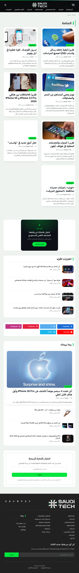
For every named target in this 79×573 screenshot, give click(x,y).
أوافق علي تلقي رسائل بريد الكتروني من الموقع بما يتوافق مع (38, 480)
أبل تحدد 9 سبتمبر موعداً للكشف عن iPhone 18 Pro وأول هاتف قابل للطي (42, 392)
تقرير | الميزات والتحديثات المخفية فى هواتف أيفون (61, 144)
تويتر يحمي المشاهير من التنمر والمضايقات (59, 96)
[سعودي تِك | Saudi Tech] (39, 5)
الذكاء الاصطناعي (50, 9)
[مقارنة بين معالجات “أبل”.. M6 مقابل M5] (67, 413)
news (66, 398)
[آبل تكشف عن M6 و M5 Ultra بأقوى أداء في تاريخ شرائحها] (67, 269)
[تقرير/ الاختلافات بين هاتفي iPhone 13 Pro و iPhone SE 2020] (21, 82)
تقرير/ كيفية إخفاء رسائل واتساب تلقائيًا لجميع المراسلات (58, 51)
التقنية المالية (39, 9)
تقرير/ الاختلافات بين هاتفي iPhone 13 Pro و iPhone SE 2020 (21, 98)
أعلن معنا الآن (39, 244)
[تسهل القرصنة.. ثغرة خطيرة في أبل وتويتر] (21, 37)
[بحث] (6, 5)
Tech (31, 57)
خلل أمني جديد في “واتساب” (22, 142)
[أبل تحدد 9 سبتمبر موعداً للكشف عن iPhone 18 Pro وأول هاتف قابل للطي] (39, 369)
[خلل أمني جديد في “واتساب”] (21, 130)
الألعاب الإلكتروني (19, 9)
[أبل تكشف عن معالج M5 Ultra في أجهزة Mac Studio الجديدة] (67, 426)
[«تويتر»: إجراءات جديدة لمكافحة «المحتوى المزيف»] (58, 175)
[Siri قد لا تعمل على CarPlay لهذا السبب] (67, 297)
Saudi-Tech (67, 57)
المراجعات (8, 9)
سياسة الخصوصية (22, 480)
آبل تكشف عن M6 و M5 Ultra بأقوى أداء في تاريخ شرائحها (41, 267)
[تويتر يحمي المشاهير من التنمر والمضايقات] (58, 82)
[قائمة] (73, 5)
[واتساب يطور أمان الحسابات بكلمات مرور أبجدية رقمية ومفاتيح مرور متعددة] (67, 310)
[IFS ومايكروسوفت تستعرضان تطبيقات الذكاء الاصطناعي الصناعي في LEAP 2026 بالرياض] (67, 439)
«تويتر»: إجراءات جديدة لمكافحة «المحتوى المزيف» (60, 189)
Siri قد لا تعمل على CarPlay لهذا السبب (47, 294)
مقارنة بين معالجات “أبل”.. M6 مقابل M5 (47, 410)
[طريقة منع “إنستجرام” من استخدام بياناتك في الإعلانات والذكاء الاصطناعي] (67, 283)
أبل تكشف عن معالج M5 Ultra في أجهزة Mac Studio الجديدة (40, 423)
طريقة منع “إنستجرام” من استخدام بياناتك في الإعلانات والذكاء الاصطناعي (37, 280)
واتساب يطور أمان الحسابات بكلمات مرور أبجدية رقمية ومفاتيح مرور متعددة (36, 308)
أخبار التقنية (69, 9)
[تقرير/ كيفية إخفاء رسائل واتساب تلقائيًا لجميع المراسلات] (58, 37)
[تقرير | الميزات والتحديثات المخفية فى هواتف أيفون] (58, 130)
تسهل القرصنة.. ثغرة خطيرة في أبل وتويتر (22, 51)
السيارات (29, 9)
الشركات (60, 9)
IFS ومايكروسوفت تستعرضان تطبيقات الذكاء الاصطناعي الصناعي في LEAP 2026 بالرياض (35, 437)
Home (74, 15)
